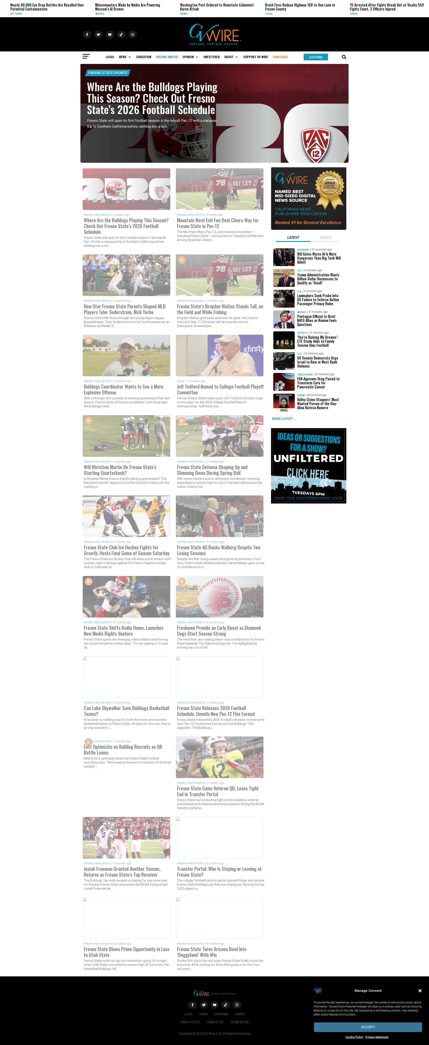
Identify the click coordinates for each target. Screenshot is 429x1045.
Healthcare (304, 374)
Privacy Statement (376, 1037)
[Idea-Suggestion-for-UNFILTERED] (308, 502)
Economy (303, 249)
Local (212, 13)
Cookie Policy (354, 1037)
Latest (181, 381)
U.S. (299, 270)
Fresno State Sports (108, 73)
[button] (420, 990)
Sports (302, 333)
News (127, 13)
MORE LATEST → (284, 419)
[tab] (293, 238)
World (43, 13)
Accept (368, 1027)
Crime (297, 13)
